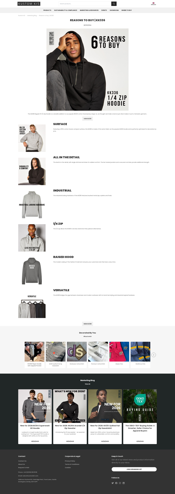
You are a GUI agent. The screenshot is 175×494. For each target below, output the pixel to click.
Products (47, 10)
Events (104, 10)
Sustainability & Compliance (65, 10)
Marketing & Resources (89, 10)
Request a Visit (23, 468)
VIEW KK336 (88, 323)
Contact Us (22, 461)
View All (87, 384)
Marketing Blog (32, 15)
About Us (21, 464)
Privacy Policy (70, 461)
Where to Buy (126, 10)
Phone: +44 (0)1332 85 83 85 (27, 472)
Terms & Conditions (72, 464)
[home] (29, 4)
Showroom (114, 10)
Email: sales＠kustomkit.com (28, 476)
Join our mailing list (134, 469)
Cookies (68, 468)
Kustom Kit (21, 15)
